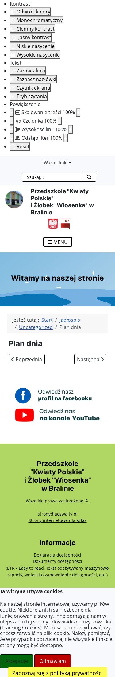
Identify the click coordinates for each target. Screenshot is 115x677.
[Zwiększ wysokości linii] (70, 129)
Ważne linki (55, 162)
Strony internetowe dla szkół (58, 520)
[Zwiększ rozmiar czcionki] (60, 121)
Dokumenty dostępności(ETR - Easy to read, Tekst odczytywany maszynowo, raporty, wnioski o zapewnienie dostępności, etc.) (57, 567)
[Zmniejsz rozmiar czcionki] (12, 121)
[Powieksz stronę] (78, 112)
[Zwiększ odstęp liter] (65, 138)
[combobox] (52, 177)
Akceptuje (16, 661)
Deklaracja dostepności (57, 555)
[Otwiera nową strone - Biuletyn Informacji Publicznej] (64, 223)
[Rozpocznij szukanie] (89, 177)
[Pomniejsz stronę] (12, 112)
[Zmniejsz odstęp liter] (12, 138)
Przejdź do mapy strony (4, 160)
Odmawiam (53, 661)
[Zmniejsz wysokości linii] (12, 129)
